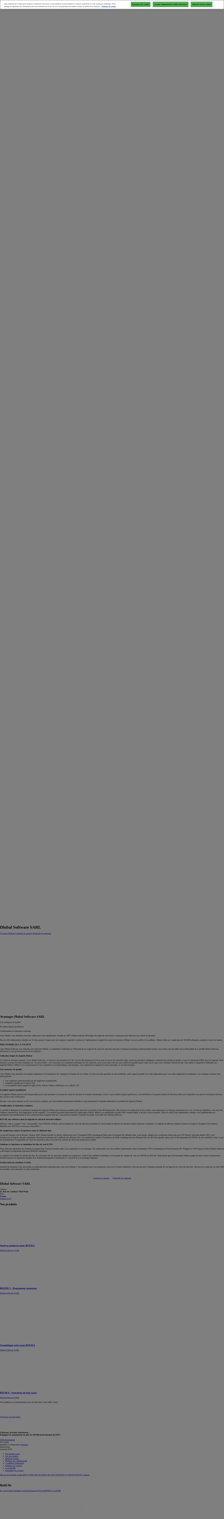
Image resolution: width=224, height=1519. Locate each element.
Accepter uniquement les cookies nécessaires (170, 4)
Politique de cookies (109, 6)
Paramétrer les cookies (140, 4)
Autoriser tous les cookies (201, 4)
